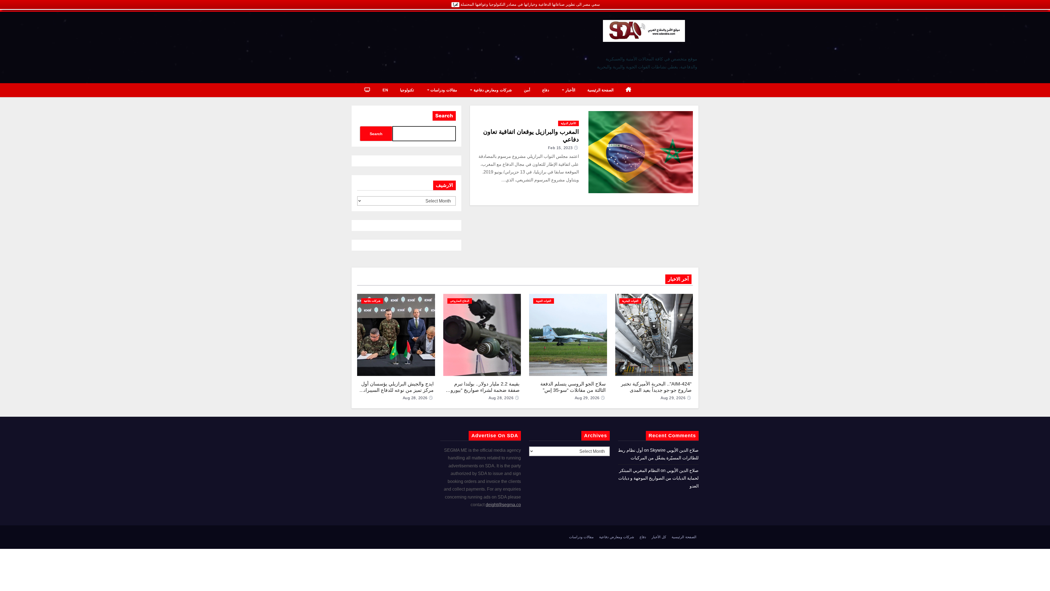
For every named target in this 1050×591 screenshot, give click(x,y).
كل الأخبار (659, 537)
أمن (527, 90)
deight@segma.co (503, 504)
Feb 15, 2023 (560, 148)
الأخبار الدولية (568, 123)
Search (444, 116)
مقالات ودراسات (443, 90)
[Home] (628, 90)
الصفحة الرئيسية (600, 90)
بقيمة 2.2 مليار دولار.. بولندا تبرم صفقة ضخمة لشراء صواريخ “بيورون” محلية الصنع (482, 390)
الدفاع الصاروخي (459, 300)
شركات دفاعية (372, 300)
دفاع (545, 90)
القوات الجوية (543, 300)
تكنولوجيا (407, 90)
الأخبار (569, 90)
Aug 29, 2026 (673, 398)
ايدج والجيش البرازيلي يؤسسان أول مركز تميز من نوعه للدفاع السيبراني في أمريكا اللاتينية (397, 390)
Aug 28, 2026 (501, 398)
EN (385, 90)
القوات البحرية (630, 300)
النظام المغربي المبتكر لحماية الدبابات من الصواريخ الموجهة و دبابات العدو (658, 478)
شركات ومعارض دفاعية (492, 90)
